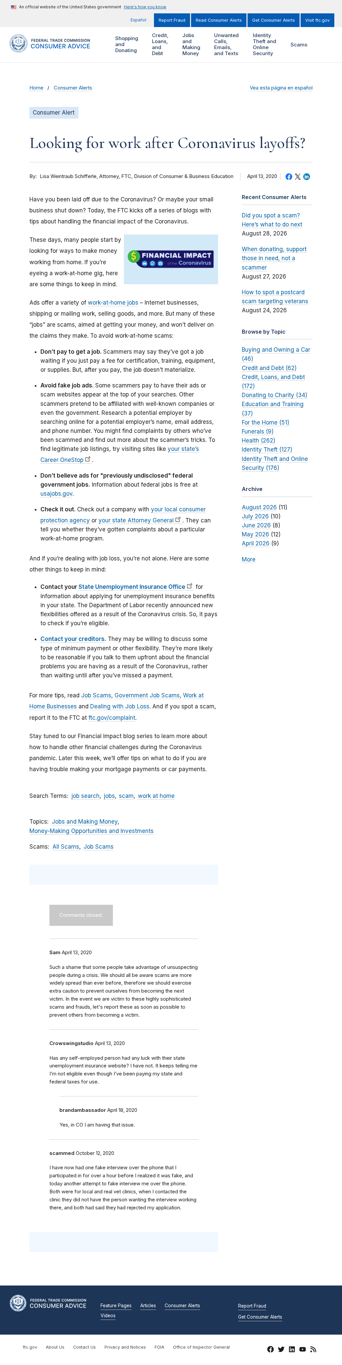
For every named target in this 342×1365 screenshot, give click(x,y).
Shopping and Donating (126, 44)
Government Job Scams (147, 695)
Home (36, 88)
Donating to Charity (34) (274, 395)
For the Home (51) (265, 422)
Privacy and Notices (125, 1347)
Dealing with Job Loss (119, 706)
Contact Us (84, 1347)
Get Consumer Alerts (273, 20)
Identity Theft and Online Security (263, 44)
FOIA (159, 1347)
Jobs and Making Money (190, 44)
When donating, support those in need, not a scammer (274, 258)
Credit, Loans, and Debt (159, 44)
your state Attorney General (136, 520)
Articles (148, 1306)
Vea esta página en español (281, 88)
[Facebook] (270, 1350)
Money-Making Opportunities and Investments (91, 831)
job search (85, 796)
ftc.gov (30, 1347)
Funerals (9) (258, 431)
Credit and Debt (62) (269, 368)
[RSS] (313, 1350)
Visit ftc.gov (317, 20)
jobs (109, 796)
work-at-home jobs (113, 302)
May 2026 (255, 534)
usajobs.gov (56, 493)
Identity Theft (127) (267, 449)
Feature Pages (116, 1306)
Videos (108, 1316)
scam (126, 796)
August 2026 (259, 507)
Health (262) (258, 440)
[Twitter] (281, 1350)
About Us (55, 1347)
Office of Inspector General (201, 1347)
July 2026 (255, 516)
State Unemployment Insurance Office (131, 586)
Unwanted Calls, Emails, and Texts (225, 44)
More (248, 559)
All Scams (65, 846)
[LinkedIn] (292, 1350)
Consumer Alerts (73, 88)
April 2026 (256, 543)
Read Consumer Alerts (219, 20)
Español (138, 19)
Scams (299, 44)
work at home (156, 796)
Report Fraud (172, 20)
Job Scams (96, 695)
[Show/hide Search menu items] (323, 45)
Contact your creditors (72, 639)
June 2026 (256, 525)
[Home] (56, 48)
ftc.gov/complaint (112, 717)
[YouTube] (302, 1350)
